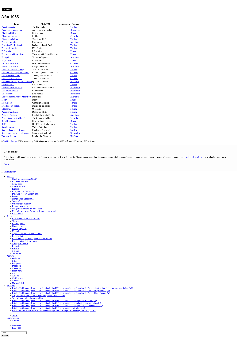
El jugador (6, 57)
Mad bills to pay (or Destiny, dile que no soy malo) (34, 211)
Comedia (74, 36)
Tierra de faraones (9, 136)
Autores (15, 276)
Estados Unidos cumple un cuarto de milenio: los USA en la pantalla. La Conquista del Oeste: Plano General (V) (61, 293)
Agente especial (8, 27)
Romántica (75, 87)
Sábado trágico (8, 127)
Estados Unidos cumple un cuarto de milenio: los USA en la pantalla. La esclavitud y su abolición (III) (56, 303)
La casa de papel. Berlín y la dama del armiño (32, 238)
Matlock (15, 231)
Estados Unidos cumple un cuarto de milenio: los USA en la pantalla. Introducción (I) (49, 308)
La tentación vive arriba (12, 78)
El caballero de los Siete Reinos (26, 218)
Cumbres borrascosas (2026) (24, 179)
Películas (16, 258)
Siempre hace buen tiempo (13, 130)
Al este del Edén (9, 33)
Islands (15, 196)
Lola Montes (7, 94)
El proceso (6, 60)
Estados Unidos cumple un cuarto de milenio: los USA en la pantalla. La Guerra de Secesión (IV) (54, 300)
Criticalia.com (10, 172)
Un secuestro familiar (21, 204)
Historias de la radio (10, 63)
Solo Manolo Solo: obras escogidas (27, 298)
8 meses (15, 251)
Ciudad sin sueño (19, 186)
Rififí (4, 124)
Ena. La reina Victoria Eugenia (25, 241)
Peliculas (10, 176)
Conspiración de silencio (12, 45)
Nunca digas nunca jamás (23, 199)
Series (9, 216)
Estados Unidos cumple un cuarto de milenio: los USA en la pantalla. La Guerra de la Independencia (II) (57, 305)
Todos (14, 315)
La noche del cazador (11, 75)
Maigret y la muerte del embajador (27, 209)
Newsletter (16, 325)
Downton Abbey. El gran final (25, 194)
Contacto (16, 320)
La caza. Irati (17, 236)
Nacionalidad (18, 283)
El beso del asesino (10, 48)
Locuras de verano (10, 90)
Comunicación (13, 318)
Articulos (11, 285)
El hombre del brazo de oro (13, 54)
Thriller (73, 27)
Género (15, 281)
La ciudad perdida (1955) (13, 69)
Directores (16, 266)
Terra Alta (16, 253)
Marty (4, 100)
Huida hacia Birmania (11, 66)
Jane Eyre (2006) (19, 228)
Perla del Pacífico (9, 115)
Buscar (5, 336)
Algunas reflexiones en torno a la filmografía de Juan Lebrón (38, 295)
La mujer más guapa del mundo (15, 72)
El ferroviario (7, 51)
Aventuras (74, 42)
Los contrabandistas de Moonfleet (16, 97)
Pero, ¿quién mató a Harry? (13, 118)
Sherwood (16, 221)
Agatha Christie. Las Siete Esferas (27, 233)
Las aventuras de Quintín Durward (17, 81)
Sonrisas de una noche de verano (16, 133)
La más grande (18, 223)
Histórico (74, 136)
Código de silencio (20, 243)
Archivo (10, 256)
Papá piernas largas (10, 112)
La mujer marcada (20, 181)
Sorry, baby (17, 184)
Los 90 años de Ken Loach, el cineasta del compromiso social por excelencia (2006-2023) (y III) (54, 310)
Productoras (17, 271)
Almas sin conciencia (11, 36)
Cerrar (6, 164)
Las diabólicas (8, 84)
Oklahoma (6, 109)
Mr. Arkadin (7, 103)
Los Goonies (17, 213)
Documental (75, 30)
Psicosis (15, 189)
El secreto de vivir (20, 206)
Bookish (15, 248)
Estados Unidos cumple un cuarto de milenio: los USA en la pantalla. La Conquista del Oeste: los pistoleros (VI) (61, 290)
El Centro (16, 246)
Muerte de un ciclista (11, 106)
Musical (73, 109)
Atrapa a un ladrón (10, 39)
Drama (73, 33)
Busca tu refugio (9, 42)
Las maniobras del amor (12, 87)
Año (14, 273)
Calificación (17, 278)
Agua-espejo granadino (12, 30)
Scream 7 (16, 201)
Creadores (16, 268)
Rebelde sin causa (9, 121)
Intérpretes (16, 263)
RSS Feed (16, 328)
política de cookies (194, 157)
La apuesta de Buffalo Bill (23, 191)
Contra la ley (17, 226)
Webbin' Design (10, 141)
